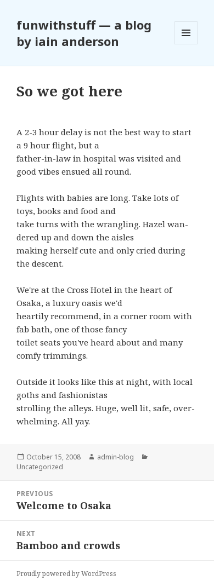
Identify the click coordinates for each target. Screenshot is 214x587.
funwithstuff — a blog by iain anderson (83, 32)
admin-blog (115, 457)
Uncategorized (39, 466)
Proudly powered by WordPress (66, 573)
